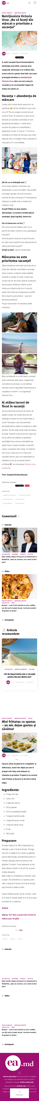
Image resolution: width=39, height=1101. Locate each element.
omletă (13, 939)
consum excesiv (8, 499)
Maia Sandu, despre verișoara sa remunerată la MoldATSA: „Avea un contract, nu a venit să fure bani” (19, 559)
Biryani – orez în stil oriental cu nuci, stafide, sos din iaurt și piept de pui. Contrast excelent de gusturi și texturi (19, 608)
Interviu (22, 554)
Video (13, 603)
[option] (19, 666)
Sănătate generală (21, 669)
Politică (30, 554)
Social (30, 718)
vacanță (31, 669)
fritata (5, 939)
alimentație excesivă (9, 495)
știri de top (5, 603)
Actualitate (6, 554)
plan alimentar (7, 503)
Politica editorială (26, 1082)
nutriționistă (20, 499)
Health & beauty (7, 13)
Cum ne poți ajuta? (10, 1076)
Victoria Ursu (19, 503)
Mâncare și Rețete (20, 13)
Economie (15, 554)
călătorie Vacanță (24, 495)
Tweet (16, 759)
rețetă (20, 939)
